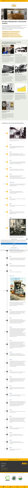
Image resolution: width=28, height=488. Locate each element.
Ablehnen (14, 245)
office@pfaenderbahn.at (4, 469)
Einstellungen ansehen (14, 247)
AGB (23, 473)
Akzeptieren (14, 243)
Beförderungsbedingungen (13, 473)
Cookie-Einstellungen (6, 473)
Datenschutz (20, 473)
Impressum (17, 473)
